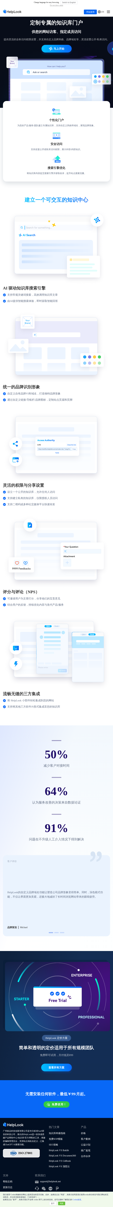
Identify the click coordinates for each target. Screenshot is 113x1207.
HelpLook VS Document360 (62, 1155)
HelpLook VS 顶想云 (59, 1166)
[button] (101, 12)
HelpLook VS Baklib (59, 1150)
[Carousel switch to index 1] (51, 932)
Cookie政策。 (78, 1200)
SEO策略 (53, 1144)
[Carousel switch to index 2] (56, 932)
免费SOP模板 (56, 1139)
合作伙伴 (85, 1156)
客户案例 (85, 1139)
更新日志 (7, 1187)
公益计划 (85, 1144)
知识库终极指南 (57, 1133)
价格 (83, 1133)
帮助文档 (7, 1181)
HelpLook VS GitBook (60, 1161)
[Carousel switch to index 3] (62, 932)
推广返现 (85, 1150)
